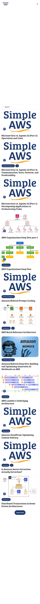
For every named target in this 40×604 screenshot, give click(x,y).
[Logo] (5, 4)
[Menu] (37, 4)
